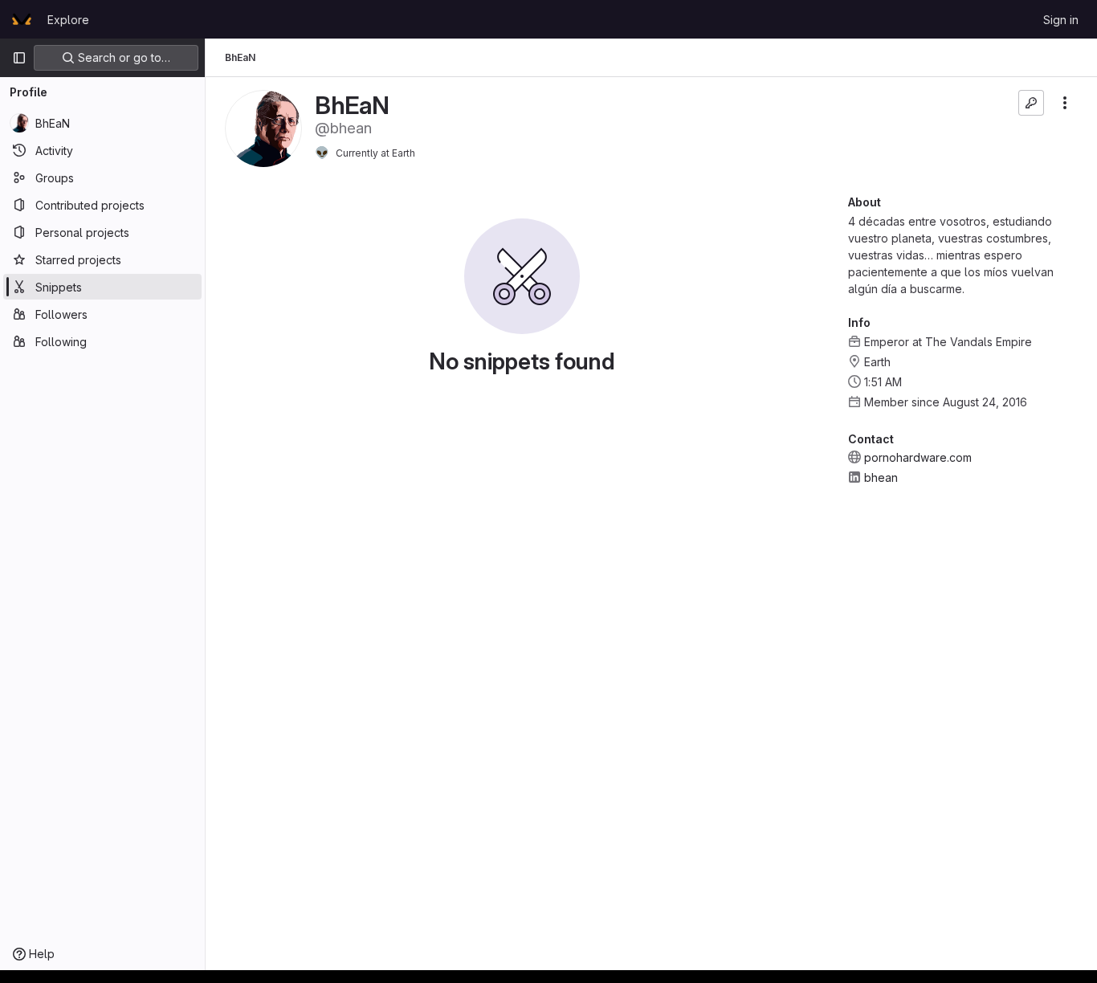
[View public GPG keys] (1031, 103)
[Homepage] (22, 19)
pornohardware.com (918, 457)
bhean (881, 477)
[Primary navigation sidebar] (19, 58)
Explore (68, 20)
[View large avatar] (263, 127)
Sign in (1061, 20)
